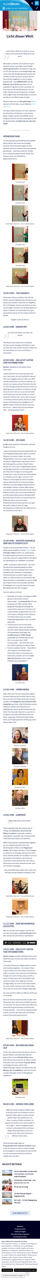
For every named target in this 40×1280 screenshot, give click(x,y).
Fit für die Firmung (21, 1187)
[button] (32, 3)
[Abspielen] (6, 943)
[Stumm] (28, 943)
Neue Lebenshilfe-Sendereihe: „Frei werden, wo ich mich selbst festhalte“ (25, 1173)
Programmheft (20, 1229)
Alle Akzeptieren (7, 1270)
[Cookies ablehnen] (27, 1274)
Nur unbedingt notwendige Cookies (25, 1270)
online (33, 101)
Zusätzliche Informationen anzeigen (13, 1275)
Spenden (20, 1226)
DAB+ (28, 550)
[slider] (33, 942)
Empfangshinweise (20, 1237)
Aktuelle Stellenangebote (20, 1234)
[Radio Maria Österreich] (11, 3)
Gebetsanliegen (20, 1231)
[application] (20, 943)
